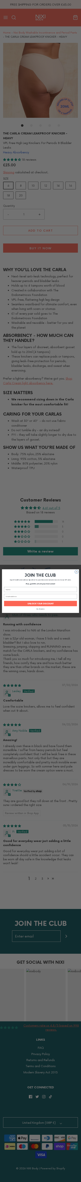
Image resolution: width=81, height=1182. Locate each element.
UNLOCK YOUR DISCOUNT (40, 603)
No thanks (40, 609)
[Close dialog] (76, 572)
